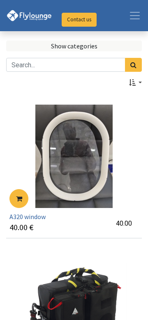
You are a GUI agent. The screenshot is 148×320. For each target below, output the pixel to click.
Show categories (74, 46)
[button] (135, 82)
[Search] (133, 65)
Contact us (79, 19)
